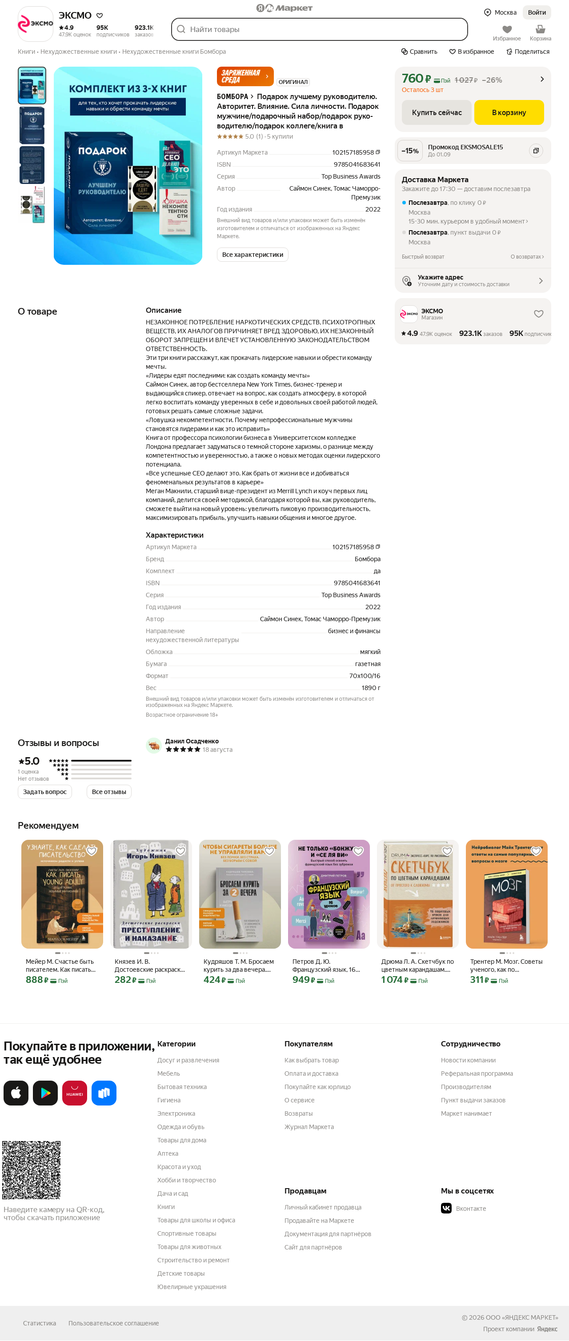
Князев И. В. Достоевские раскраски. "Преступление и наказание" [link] (150, 966)
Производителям (466, 1086)
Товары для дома (181, 1140)
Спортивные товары (186, 1233)
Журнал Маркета (309, 1126)
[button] (99, 15)
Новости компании (468, 1060)
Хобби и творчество (186, 1180)
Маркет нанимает (466, 1113)
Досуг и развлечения (188, 1060)
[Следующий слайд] (188, 166)
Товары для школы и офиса (196, 1220)
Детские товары (181, 1273)
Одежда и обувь (180, 1126)
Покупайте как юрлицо (317, 1086)
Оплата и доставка (311, 1073)
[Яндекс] (547, 1329)
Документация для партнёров (328, 1233)
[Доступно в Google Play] (45, 1104)
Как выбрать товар (311, 1060)
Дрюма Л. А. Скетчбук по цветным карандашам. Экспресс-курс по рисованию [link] (417, 966)
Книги (166, 1206)
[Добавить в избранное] (91, 851)
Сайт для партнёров (313, 1247)
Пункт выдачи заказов (473, 1100)
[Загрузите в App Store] (16, 1104)
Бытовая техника (182, 1086)
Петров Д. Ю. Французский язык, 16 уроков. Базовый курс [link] (324, 966)
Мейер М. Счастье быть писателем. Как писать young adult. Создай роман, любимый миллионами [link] (60, 966)
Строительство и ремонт (193, 1260)
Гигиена (168, 1100)
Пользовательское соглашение (113, 1323)
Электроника (176, 1113)
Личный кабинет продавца (322, 1207)
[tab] (32, 85)
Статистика (39, 1323)
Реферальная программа (477, 1073)
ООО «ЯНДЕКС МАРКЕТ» (522, 1317)
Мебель (168, 1073)
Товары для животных (189, 1246)
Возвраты (298, 1113)
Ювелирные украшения (191, 1286)
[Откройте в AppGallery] (74, 1104)
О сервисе (299, 1100)
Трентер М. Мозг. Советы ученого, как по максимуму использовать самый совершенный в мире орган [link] (506, 966)
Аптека (167, 1153)
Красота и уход (179, 1166)
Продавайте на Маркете (319, 1220)
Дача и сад (172, 1193)
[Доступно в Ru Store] (104, 1104)
